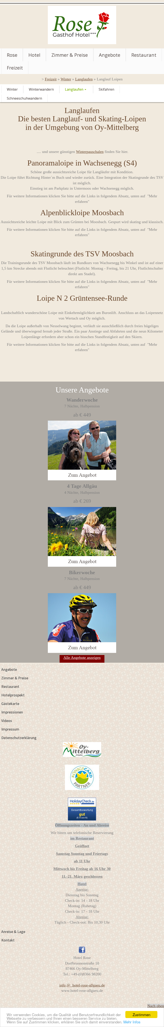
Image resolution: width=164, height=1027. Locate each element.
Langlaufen (84, 79)
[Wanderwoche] (82, 475)
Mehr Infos (132, 1021)
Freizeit (51, 79)
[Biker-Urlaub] (82, 647)
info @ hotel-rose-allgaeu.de (82, 985)
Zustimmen (141, 1014)
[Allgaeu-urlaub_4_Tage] (82, 561)
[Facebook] (82, 949)
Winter (66, 79)
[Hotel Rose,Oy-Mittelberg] (82, 24)
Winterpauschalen (90, 152)
